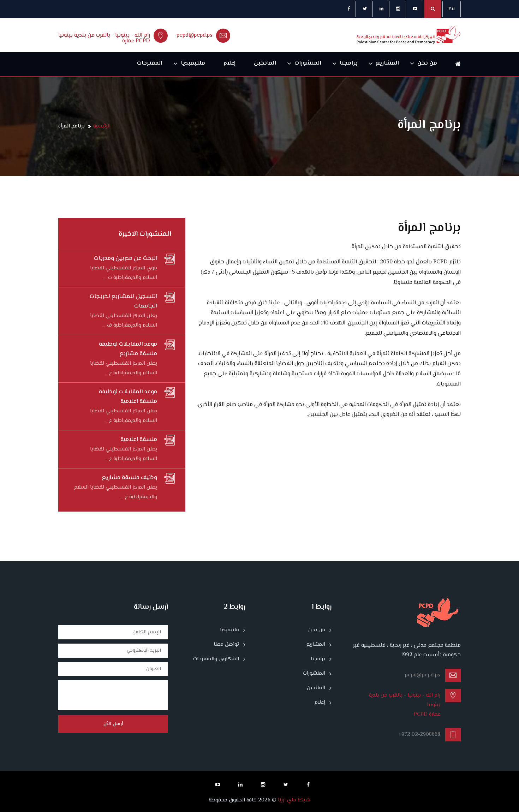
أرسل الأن (113, 724)
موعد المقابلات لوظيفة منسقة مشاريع (128, 349)
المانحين (265, 63)
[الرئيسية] (453, 64)
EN (451, 9)
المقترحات (149, 63)
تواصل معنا (226, 644)
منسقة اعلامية (138, 439)
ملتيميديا (193, 63)
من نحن (427, 63)
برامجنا (349, 63)
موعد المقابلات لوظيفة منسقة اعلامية (128, 396)
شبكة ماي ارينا (293, 800)
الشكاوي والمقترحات (216, 659)
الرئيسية (102, 126)
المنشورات (307, 63)
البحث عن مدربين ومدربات (125, 258)
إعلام (229, 63)
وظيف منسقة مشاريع (129, 477)
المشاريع (387, 63)
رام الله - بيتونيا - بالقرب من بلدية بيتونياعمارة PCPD (104, 38)
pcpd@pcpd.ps (195, 35)
